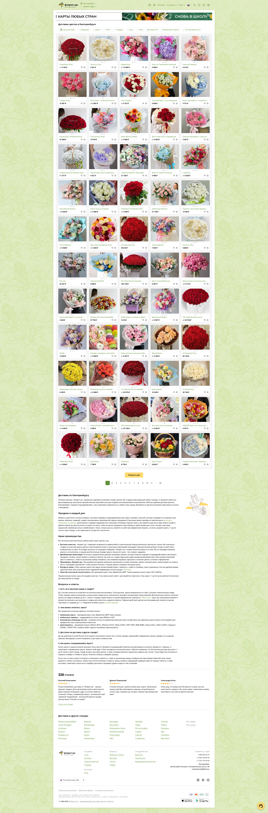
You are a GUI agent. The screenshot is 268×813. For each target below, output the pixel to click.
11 (152, 483)
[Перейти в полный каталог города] (68, 5)
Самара (138, 731)
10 (147, 483)
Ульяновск (165, 728)
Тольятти (164, 721)
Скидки (112, 765)
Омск (112, 738)
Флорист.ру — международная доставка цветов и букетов (91, 801)
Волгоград (62, 738)
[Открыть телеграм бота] (203, 780)
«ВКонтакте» (146, 597)
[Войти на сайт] (208, 5)
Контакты (87, 758)
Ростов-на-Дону (141, 728)
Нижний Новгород (117, 731)
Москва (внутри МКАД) (67, 721)
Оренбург (139, 721)
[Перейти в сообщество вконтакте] (198, 780)
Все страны (191, 725)
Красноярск (114, 725)
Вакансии (139, 755)
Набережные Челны (117, 728)
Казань (86, 735)
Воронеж (87, 721)
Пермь (137, 725)
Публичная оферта (85, 790)
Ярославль (165, 738)
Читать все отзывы (65, 704)
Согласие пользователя (104, 790)
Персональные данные (68, 790)
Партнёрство (140, 758)
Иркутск (87, 731)
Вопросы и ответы (117, 755)
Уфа (162, 731)
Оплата (112, 761)
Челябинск (165, 735)
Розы (86, 773)
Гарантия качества (91, 761)
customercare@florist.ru (200, 769)
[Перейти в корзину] (204, 5)
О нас (86, 755)
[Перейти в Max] (208, 780)
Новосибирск (115, 735)
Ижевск (87, 728)
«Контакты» (127, 569)
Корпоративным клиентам (145, 761)
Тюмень (164, 725)
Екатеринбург (89, 725)
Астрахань (62, 728)
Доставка (113, 758)
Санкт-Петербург (65, 725)
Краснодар (114, 721)
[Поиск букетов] (195, 5)
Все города (191, 721)
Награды (87, 765)
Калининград (89, 738)
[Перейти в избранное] (199, 5)
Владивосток (63, 735)
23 (160, 483)
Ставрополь (140, 738)
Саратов (138, 735)
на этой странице (111, 602)
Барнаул (61, 731)
